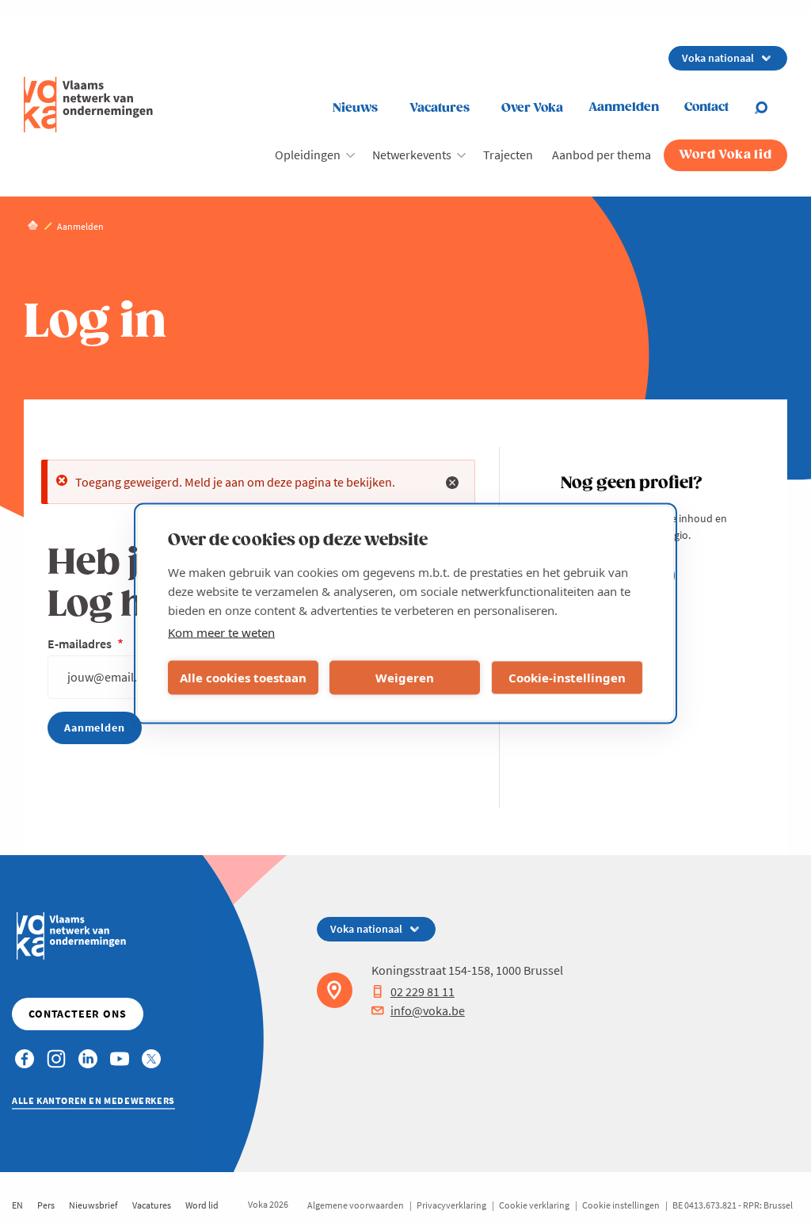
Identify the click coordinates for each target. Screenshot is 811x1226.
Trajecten (508, 154)
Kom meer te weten (221, 632)
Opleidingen (308, 154)
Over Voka (532, 108)
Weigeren (404, 678)
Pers (46, 1205)
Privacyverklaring (451, 1205)
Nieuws (355, 108)
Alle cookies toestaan (243, 678)
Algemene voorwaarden (355, 1205)
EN (17, 1205)
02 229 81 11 (422, 991)
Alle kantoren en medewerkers (93, 1100)
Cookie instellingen (621, 1205)
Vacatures (439, 108)
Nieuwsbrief (93, 1205)
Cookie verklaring (534, 1205)
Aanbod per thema (601, 154)
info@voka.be (427, 1010)
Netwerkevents (411, 154)
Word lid (202, 1205)
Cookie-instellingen (567, 678)
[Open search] (770, 107)
